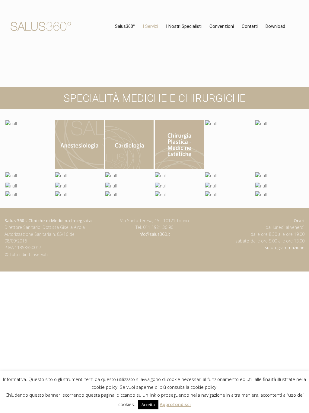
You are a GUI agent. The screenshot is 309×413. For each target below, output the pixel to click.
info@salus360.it (154, 234)
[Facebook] (301, 5)
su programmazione (284, 247)
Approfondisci (175, 404)
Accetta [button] (148, 404)
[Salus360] (41, 26)
